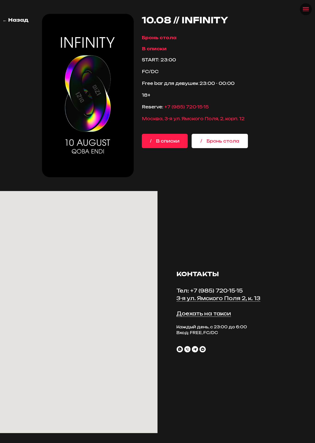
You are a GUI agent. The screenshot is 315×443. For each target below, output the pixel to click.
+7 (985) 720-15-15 (186, 106)
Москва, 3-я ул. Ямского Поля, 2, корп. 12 (193, 118)
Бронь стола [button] (159, 37)
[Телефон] (187, 349)
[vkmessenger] (202, 349)
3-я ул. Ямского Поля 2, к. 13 (218, 298)
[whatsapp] (180, 349)
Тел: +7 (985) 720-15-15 (209, 290)
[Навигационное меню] (306, 9)
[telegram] (195, 349)
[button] (220, 141)
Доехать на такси (203, 313)
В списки (154, 48)
